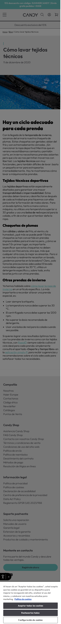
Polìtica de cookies (23, 599)
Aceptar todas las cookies (30, 605)
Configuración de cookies (30, 620)
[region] (30, 602)
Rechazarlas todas (30, 612)
